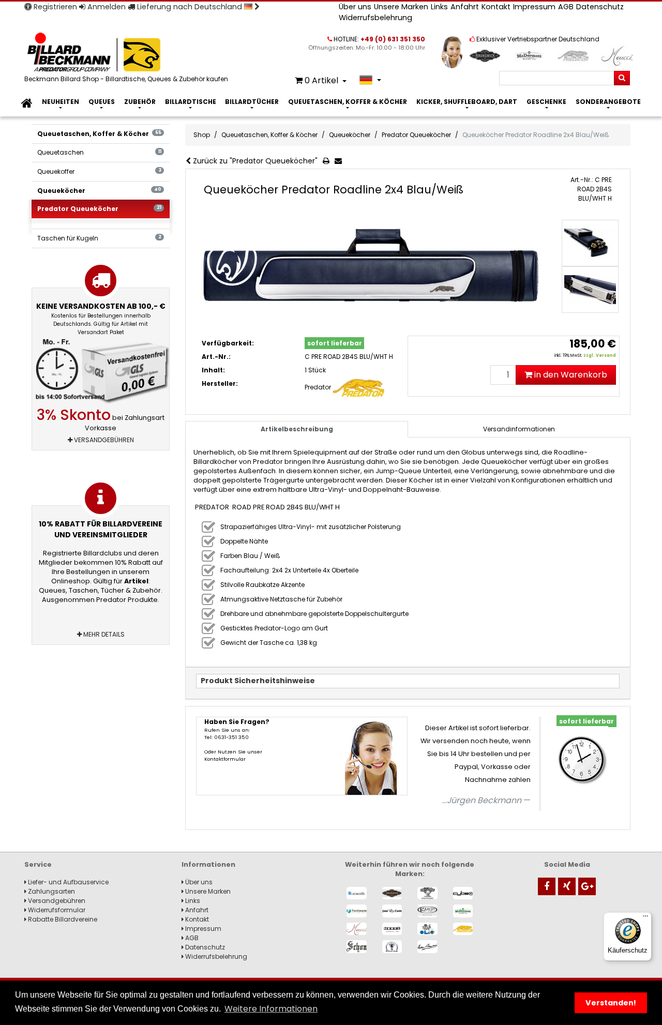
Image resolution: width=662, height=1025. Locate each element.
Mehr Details (103, 634)
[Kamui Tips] (427, 911)
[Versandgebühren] (100, 371)
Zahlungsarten (50, 891)
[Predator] (463, 929)
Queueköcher (99, 190)
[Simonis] (427, 946)
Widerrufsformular (55, 910)
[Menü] (645, 918)
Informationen (208, 864)
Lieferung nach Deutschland (189, 7)
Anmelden (105, 7)
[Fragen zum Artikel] (340, 161)
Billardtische (190, 101)
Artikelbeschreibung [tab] (297, 429)
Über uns (355, 7)
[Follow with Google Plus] (587, 886)
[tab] (519, 429)
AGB (566, 7)
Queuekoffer (99, 171)
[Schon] (357, 946)
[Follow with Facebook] (546, 886)
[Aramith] (357, 893)
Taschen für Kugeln (99, 238)
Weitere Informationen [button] (271, 1009)
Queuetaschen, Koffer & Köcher (347, 101)
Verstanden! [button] (610, 1003)
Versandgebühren (103, 439)
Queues (101, 101)
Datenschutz (600, 7)
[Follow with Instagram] (567, 886)
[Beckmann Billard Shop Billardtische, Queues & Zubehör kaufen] (27, 103)
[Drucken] (328, 161)
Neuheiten (60, 101)
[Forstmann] (357, 911)
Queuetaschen (99, 152)
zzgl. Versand (599, 355)
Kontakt (496, 7)
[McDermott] (463, 911)
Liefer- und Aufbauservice (67, 882)
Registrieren (54, 7)
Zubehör (140, 101)
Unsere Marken (401, 7)
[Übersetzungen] (370, 80)
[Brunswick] (392, 893)
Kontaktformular (225, 759)
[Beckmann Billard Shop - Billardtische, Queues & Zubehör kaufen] (127, 53)
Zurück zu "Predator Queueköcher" (254, 161)
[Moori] (392, 929)
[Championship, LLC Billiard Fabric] (427, 893)
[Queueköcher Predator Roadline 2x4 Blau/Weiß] (371, 267)
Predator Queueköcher (99, 208)
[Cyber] (463, 893)
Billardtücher (252, 101)
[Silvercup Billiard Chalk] (392, 946)
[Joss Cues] (392, 911)
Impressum (534, 7)
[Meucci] (357, 929)
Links (439, 7)
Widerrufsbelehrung (375, 17)
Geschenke (546, 101)
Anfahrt (464, 7)
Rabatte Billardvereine (61, 919)
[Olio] (427, 929)
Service (38, 864)
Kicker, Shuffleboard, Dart (466, 101)
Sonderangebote (608, 101)
